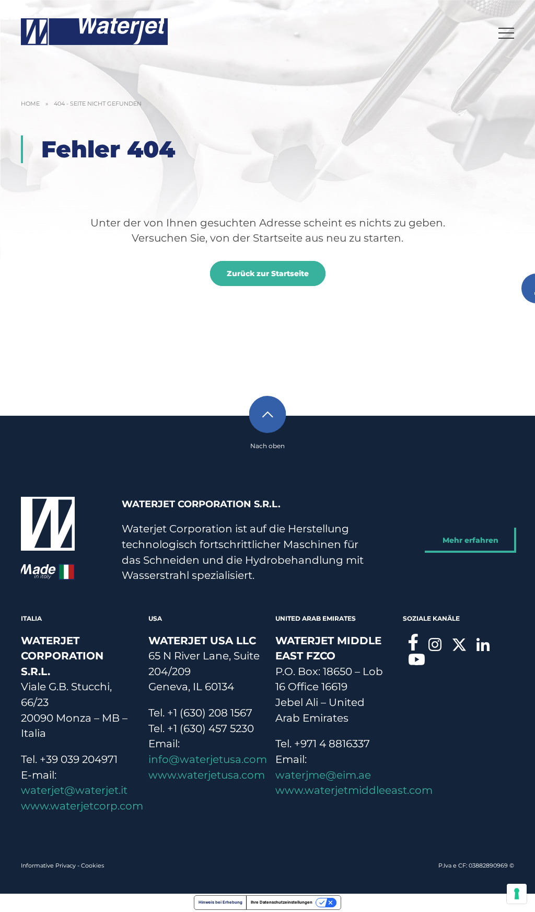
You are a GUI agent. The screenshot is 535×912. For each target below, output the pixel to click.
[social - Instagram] (435, 644)
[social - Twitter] (459, 645)
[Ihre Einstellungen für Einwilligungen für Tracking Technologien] (517, 894)
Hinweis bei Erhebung (220, 902)
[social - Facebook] (413, 642)
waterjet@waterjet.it (74, 790)
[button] (506, 32)
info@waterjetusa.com (207, 759)
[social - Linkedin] (483, 644)
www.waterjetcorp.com (82, 806)
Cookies (92, 865)
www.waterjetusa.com (206, 775)
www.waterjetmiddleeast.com (354, 790)
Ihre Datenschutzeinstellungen (281, 902)
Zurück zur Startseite (268, 273)
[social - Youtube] (416, 659)
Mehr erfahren (470, 540)
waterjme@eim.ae (323, 775)
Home (30, 103)
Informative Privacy (48, 865)
